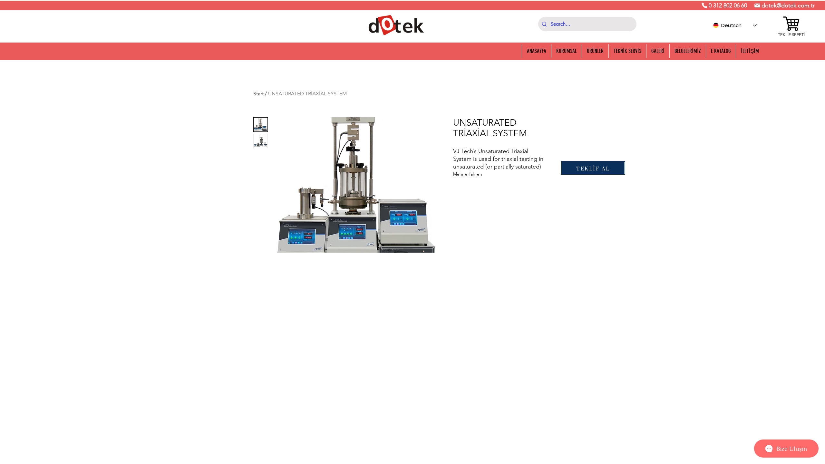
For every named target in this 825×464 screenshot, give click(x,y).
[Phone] (704, 5)
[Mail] (757, 5)
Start (258, 94)
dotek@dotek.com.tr (788, 5)
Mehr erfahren (467, 174)
